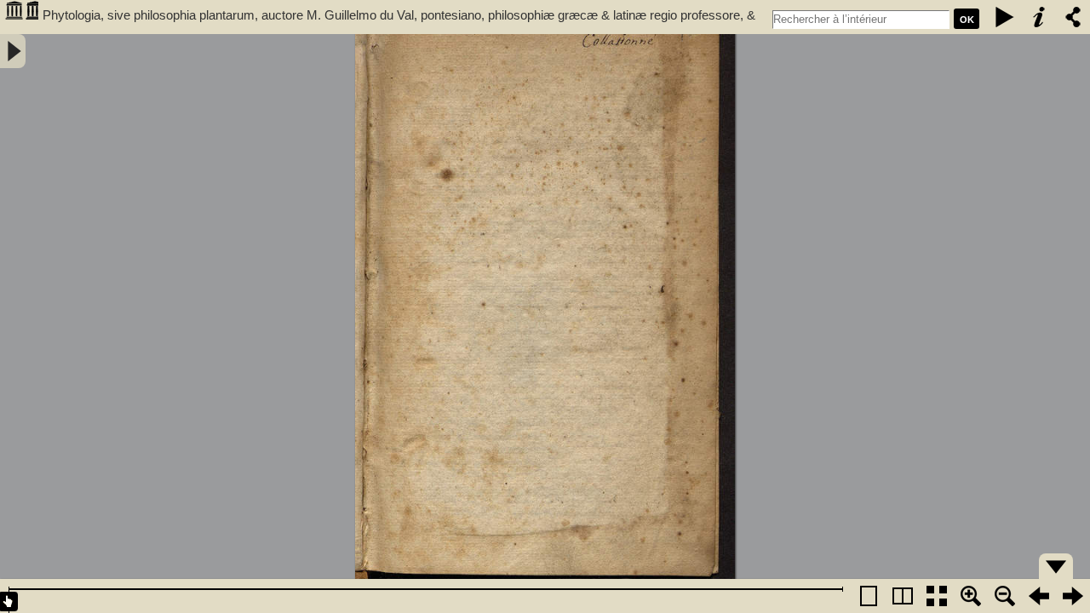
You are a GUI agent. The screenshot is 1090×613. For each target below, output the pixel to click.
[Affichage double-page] (903, 596)
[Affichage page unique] (869, 596)
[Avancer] (1073, 596)
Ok (967, 19)
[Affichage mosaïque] (937, 596)
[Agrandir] (971, 596)
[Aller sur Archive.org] (21, 17)
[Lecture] (1005, 17)
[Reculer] (1039, 596)
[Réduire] (1005, 596)
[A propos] (1039, 17)
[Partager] (1073, 17)
